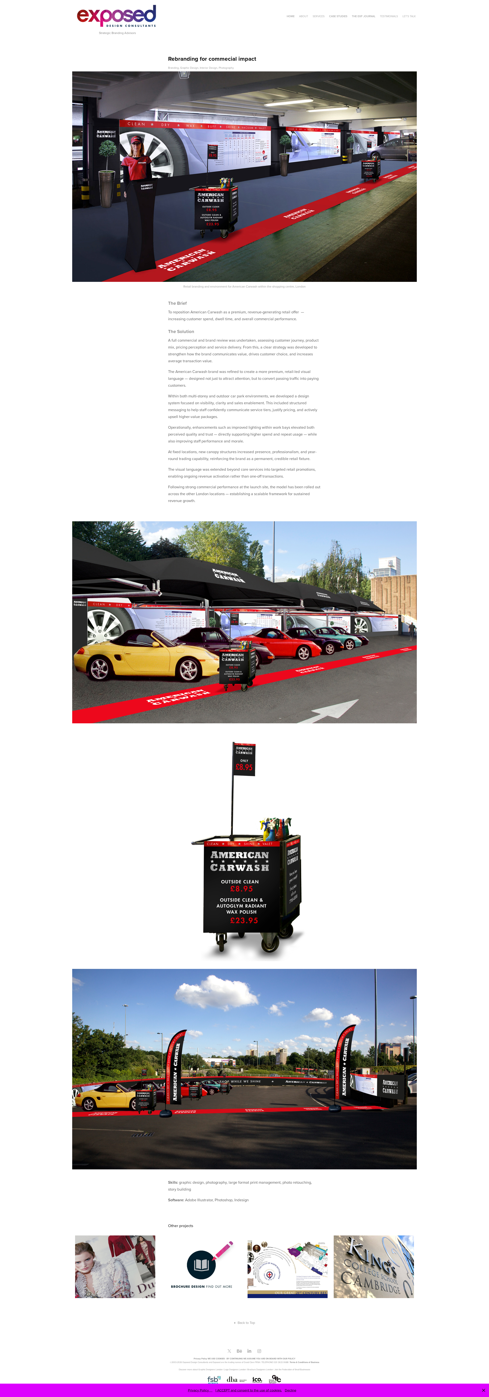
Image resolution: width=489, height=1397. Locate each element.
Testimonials (389, 16)
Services (319, 16)
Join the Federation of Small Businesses (292, 1369)
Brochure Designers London (260, 1369)
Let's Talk (409, 16)
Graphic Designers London (210, 1369)
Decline (290, 1390)
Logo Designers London (235, 1369)
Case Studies (338, 16)
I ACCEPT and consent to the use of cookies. (248, 1390)
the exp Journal (363, 16)
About (303, 16)
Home (291, 16)
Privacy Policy (200, 1390)
